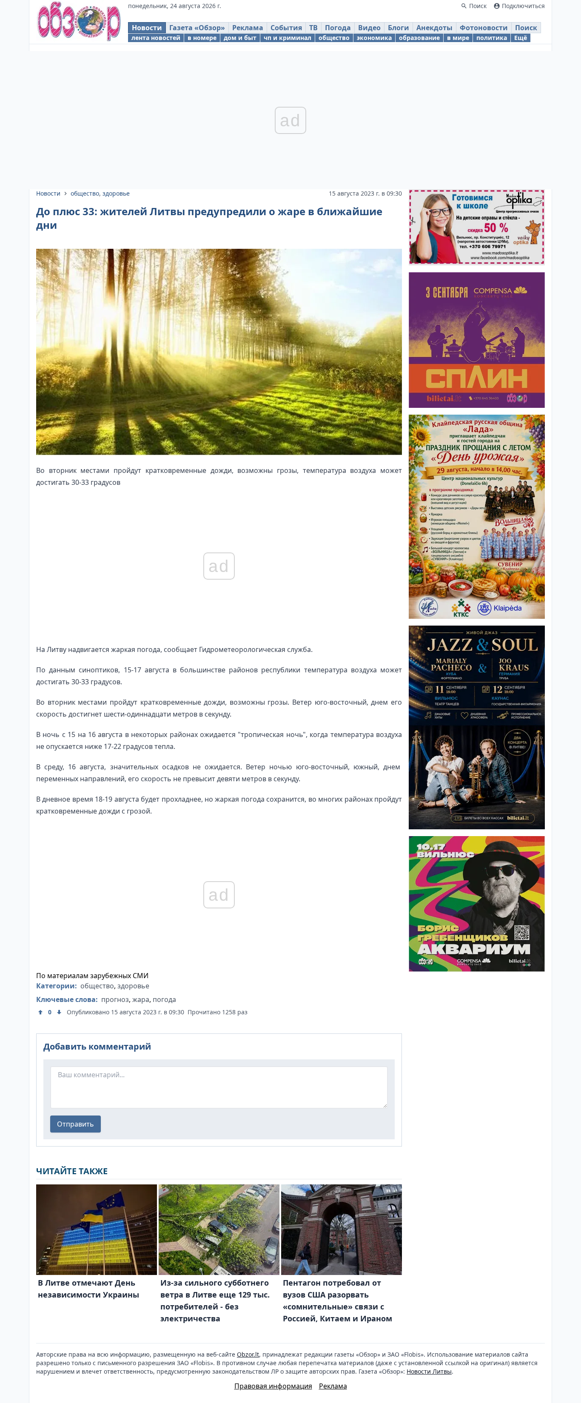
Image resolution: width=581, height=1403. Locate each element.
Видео (369, 27)
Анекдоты (434, 27)
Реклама (247, 27)
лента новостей (155, 38)
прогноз (115, 999)
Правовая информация (273, 1386)
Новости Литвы (429, 1371)
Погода (338, 27)
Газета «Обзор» (197, 27)
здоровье (116, 193)
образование (419, 38)
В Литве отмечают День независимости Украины (88, 1289)
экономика (374, 38)
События (286, 27)
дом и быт (240, 38)
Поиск (526, 27)
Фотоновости (484, 27)
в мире (458, 38)
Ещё (520, 38)
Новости (147, 27)
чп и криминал (287, 38)
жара (140, 999)
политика (491, 38)
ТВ (313, 27)
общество (334, 38)
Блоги (398, 27)
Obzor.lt (248, 1354)
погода (164, 999)
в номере (202, 38)
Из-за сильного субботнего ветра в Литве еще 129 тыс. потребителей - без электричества (215, 1300)
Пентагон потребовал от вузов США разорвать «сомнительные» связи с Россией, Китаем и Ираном (337, 1300)
